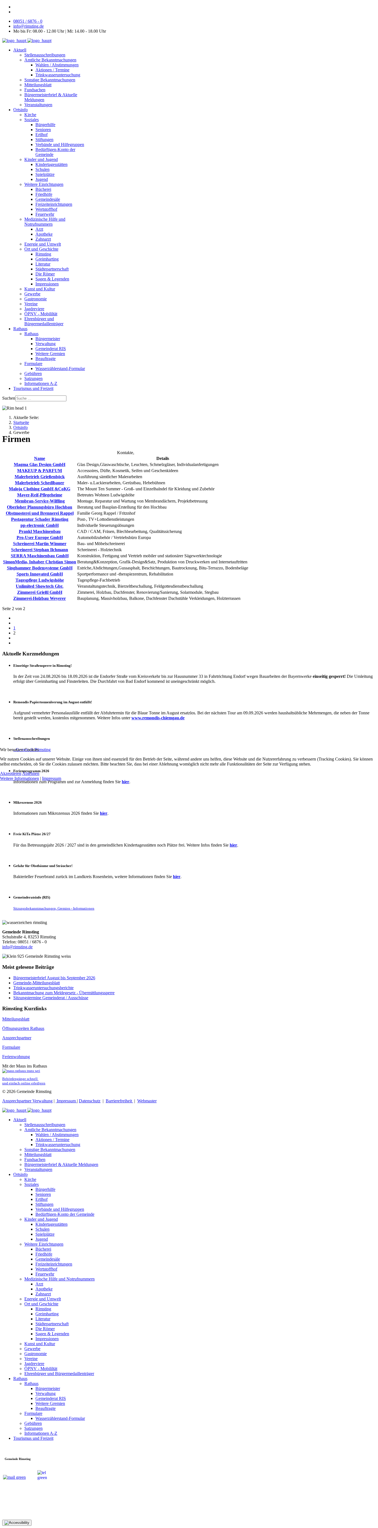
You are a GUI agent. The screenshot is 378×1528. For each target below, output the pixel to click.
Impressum (51, 778)
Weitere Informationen (19, 778)
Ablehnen (30, 773)
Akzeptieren (10, 773)
